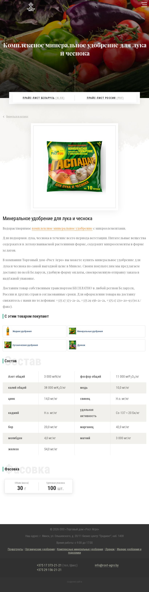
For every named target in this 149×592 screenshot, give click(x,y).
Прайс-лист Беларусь (44, 98)
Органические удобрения (40, 549)
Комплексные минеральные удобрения (80, 549)
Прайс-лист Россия (105, 98)
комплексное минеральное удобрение (62, 228)
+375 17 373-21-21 (57, 565)
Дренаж (110, 549)
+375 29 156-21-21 (49, 570)
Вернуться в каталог (17, 116)
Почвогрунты (15, 549)
